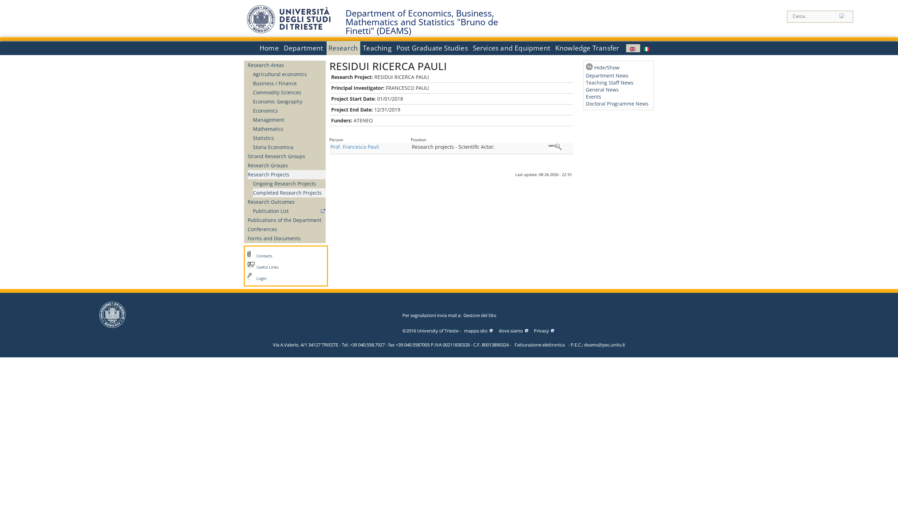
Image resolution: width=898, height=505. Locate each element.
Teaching (377, 48)
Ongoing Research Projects (284, 183)
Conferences (262, 229)
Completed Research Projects (287, 192)
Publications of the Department (284, 220)
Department (303, 48)
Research (343, 48)
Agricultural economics (280, 74)
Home (269, 48)
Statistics (263, 138)
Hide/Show (606, 67)
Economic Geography (277, 101)
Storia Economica (273, 147)
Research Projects (268, 174)
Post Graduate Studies (432, 48)
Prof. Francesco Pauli (354, 146)
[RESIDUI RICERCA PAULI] (633, 48)
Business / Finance (275, 83)
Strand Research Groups (276, 156)
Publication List (271, 211)
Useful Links (267, 267)
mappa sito (476, 331)
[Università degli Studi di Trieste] (288, 31)
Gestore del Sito (479, 315)
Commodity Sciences (277, 92)
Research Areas (266, 65)
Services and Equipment (511, 48)
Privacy (541, 331)
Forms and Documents (274, 238)
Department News (607, 75)
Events (593, 96)
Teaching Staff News (610, 82)
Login (261, 278)
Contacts (264, 256)
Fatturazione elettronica (540, 345)
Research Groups (268, 165)
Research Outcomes (271, 201)
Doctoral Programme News (617, 103)
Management (268, 119)
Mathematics (268, 129)
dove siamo (511, 331)
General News (602, 89)
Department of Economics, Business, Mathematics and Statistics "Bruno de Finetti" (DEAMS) (422, 22)
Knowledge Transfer (587, 48)
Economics (265, 110)
